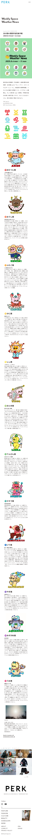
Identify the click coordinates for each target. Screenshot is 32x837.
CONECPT (4, 828)
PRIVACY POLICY (6, 830)
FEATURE (4, 811)
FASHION (4, 813)
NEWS (3, 823)
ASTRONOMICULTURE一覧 (9, 736)
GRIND (20, 828)
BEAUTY (4, 818)
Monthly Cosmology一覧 (8, 735)
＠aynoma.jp (7, 731)
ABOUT (3, 826)
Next (25, 777)
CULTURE (4, 816)
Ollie (19, 826)
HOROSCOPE (5, 821)
